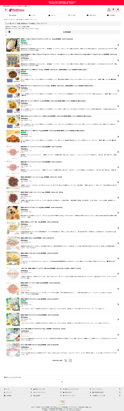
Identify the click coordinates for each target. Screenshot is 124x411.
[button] (6, 9)
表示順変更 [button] (68, 32)
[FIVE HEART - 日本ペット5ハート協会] (62, 402)
